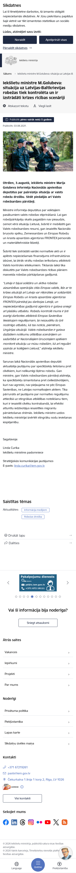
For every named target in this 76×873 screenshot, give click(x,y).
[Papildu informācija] (21, 786)
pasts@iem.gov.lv (19, 773)
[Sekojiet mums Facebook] (6, 822)
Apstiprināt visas (56, 40)
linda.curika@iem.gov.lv (29, 465)
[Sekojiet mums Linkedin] (14, 822)
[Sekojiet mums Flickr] (39, 822)
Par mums (11, 685)
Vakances (11, 652)
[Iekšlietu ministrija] (38, 65)
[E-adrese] (11, 787)
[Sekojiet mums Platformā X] (56, 822)
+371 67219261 (18, 767)
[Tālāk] (67, 582)
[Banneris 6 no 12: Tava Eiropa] (38, 583)
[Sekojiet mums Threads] (23, 822)
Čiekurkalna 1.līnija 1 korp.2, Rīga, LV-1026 (36, 779)
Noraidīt (20, 40)
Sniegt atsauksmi (38, 623)
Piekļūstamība (14, 721)
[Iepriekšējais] (8, 582)
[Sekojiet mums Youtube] (48, 822)
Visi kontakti (22, 798)
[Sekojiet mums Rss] (64, 822)
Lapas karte (12, 732)
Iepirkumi (11, 663)
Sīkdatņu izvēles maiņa (19, 743)
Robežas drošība (33, 516)
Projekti (10, 674)
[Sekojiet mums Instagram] (31, 822)
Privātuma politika (16, 711)
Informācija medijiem (35, 509)
